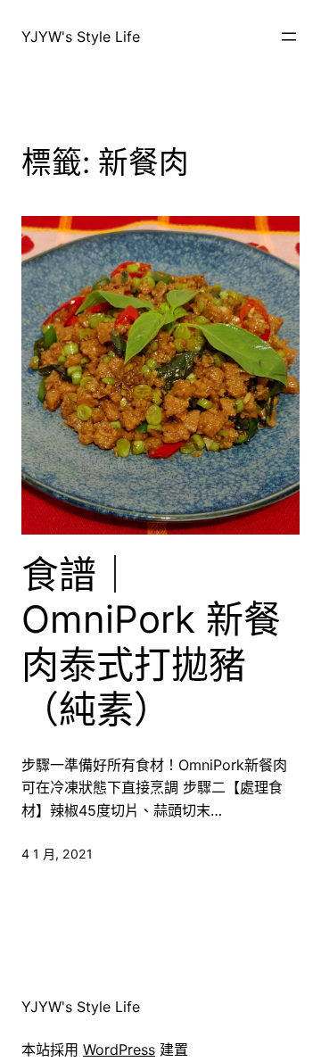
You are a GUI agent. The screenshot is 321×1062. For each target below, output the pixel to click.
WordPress (119, 1049)
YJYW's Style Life (80, 37)
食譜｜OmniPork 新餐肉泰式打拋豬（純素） (151, 642)
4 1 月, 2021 (57, 853)
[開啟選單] (289, 36)
